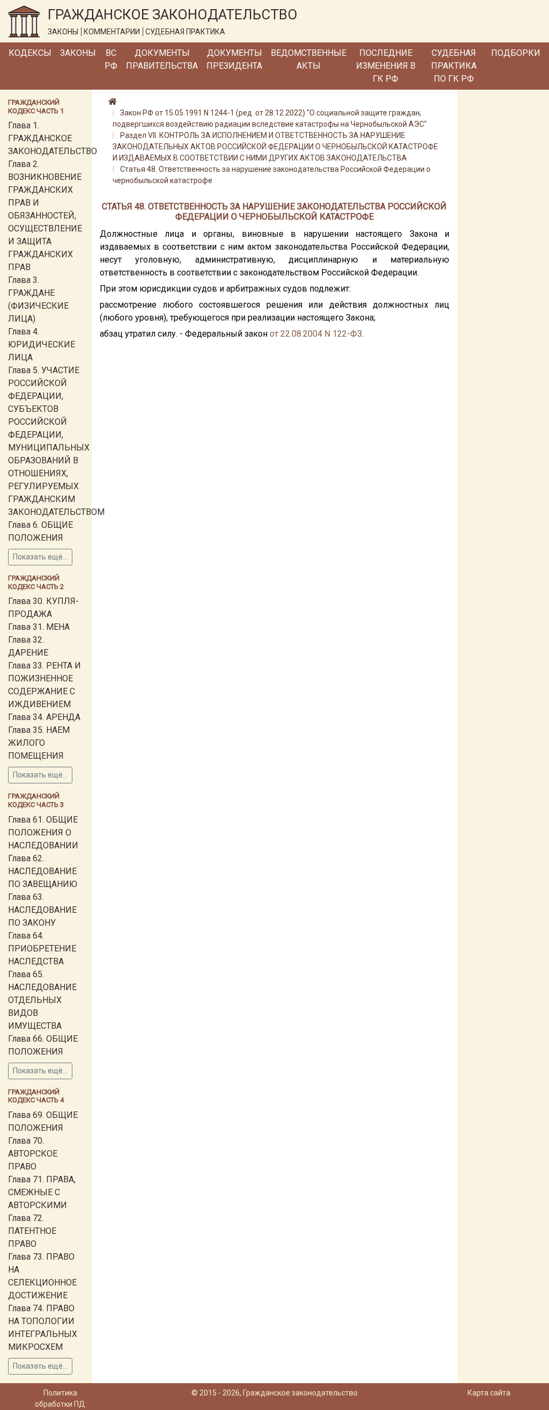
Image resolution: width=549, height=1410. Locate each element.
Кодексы (30, 53)
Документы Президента (234, 59)
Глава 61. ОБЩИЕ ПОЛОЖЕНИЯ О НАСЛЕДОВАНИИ (43, 833)
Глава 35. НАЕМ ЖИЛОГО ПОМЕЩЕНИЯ (39, 743)
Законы (78, 53)
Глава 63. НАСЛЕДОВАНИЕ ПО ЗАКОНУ (42, 910)
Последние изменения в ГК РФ (386, 66)
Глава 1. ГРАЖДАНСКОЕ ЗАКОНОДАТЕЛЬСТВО (52, 138)
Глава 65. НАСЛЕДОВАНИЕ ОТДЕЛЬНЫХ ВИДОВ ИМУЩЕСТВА (42, 1000)
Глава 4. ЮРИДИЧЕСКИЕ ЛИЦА (41, 344)
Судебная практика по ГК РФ (454, 66)
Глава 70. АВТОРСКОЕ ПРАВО (32, 1154)
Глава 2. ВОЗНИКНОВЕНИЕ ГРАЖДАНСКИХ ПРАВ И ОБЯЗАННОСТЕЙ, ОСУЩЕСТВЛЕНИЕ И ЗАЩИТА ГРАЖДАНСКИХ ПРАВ (45, 215)
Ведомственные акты (308, 59)
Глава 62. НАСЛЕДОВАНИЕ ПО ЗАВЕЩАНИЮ (42, 871)
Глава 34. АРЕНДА (44, 717)
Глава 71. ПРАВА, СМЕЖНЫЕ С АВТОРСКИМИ (42, 1192)
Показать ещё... (40, 557)
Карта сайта (489, 1393)
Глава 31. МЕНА (39, 627)
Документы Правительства (162, 59)
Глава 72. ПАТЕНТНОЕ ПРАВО (32, 1231)
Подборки (515, 53)
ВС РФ (111, 59)
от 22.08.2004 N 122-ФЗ (316, 334)
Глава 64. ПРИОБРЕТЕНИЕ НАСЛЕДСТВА (42, 948)
